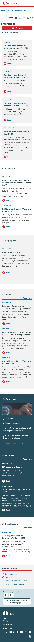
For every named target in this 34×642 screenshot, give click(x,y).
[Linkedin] (14, 632)
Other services (8, 628)
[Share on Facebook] (16, 17)
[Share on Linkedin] (27, 17)
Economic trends (11, 574)
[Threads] (30, 637)
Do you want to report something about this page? (17, 601)
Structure (9, 418)
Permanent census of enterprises (17, 581)
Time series (9, 577)
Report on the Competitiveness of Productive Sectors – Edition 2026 (16, 182)
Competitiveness (12, 423)
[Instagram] (10, 632)
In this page (19, 28)
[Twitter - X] (6, 632)
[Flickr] (30, 632)
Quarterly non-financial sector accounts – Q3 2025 (16, 104)
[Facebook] (18, 632)
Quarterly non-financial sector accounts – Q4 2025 (16, 76)
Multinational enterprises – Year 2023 (16, 132)
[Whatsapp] (26, 632)
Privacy (5, 621)
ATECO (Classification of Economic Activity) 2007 (13, 536)
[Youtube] (21, 632)
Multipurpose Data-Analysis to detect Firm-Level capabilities (16, 333)
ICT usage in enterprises (13, 467)
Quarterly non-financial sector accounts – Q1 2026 (16, 46)
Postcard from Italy (11, 252)
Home (3, 10)
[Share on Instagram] (23, 17)
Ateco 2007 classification (14, 584)
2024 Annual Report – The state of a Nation (16, 210)
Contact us (7, 618)
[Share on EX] (20, 17)
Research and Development (16, 443)
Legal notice (7, 624)
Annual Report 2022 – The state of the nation (16, 362)
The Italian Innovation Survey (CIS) (16, 491)
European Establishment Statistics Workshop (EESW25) (16, 307)
